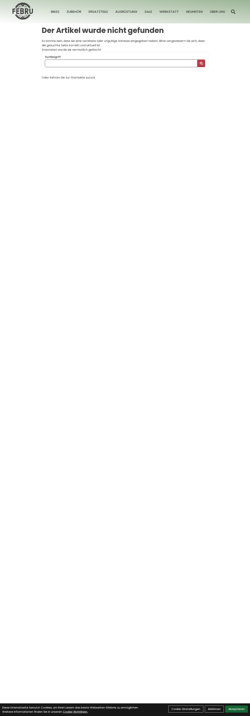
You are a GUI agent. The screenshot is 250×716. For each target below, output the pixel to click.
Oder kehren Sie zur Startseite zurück (68, 77)
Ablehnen (214, 709)
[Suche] (233, 11)
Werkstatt (169, 11)
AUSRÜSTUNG (126, 11)
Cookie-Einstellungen (185, 709)
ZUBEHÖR (74, 11)
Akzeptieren (236, 709)
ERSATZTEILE (98, 11)
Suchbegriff (53, 57)
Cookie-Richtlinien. (75, 712)
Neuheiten (194, 11)
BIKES (55, 11)
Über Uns (217, 11)
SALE (148, 11)
